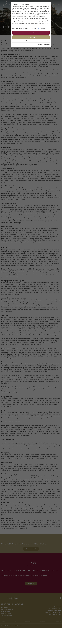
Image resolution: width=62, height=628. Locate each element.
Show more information (31, 41)
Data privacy (41, 44)
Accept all (31, 33)
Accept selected (31, 37)
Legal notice (47, 44)
